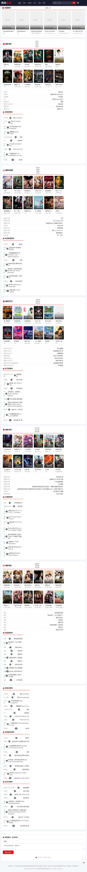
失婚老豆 (13, 140)
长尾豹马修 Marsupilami (33, 94)
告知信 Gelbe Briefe (33, 99)
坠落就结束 (33, 228)
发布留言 (9, 852)
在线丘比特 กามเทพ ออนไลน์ (12, 290)
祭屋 (33, 101)
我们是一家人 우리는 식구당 (13, 384)
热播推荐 (8, 8)
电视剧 (29, 3)
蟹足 (13, 137)
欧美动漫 (37, 431)
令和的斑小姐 (33, 477)
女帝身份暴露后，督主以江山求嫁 (12, 675)
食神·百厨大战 (33, 360)
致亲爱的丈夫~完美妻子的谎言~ (33, 223)
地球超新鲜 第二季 (33, 351)
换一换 (48, 8)
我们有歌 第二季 (13, 420)
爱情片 (37, 44)
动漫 (39, 3)
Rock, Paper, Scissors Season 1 (12, 517)
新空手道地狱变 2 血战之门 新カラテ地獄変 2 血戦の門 (12, 536)
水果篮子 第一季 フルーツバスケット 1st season (13, 511)
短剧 (44, 3)
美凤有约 (33, 104)
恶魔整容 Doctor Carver (11, 132)
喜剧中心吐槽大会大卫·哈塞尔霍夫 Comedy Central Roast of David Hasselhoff (13, 404)
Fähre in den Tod (13, 149)
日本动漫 (37, 429)
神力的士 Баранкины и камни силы (12, 285)
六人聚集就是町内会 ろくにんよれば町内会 (13, 414)
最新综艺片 (9, 301)
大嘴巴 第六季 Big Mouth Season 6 (12, 547)
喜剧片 (37, 43)
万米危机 (33, 97)
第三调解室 (33, 348)
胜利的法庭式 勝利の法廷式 (13, 264)
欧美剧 (38, 173)
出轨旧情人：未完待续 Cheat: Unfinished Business (12, 393)
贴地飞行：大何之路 (13, 409)
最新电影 (8, 44)
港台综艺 (38, 303)
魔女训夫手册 (33, 629)
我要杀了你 (33, 109)
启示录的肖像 (33, 106)
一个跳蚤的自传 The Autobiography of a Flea (13, 154)
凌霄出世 (33, 620)
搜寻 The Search (13, 118)
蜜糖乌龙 (33, 622)
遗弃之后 (33, 92)
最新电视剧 (9, 170)
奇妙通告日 (13, 388)
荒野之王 (33, 627)
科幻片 (37, 46)
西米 (6, 2)
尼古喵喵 (33, 484)
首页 (19, 3)
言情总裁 (37, 567)
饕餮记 (13, 244)
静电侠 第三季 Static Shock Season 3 (12, 554)
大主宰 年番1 (33, 494)
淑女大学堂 (13, 379)
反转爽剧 (37, 565)
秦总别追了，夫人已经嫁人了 (33, 615)
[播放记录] (78, 3)
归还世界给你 (13, 281)
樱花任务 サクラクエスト (13, 523)
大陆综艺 (38, 299)
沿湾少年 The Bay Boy (12, 122)
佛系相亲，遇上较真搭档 (13, 668)
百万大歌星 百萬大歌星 (13, 399)
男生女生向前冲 (33, 358)
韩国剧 (38, 171)
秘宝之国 (13, 506)
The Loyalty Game (33, 220)
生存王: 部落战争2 (33, 355)
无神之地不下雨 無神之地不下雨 (12, 248)
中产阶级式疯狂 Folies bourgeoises (12, 127)
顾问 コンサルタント (33, 230)
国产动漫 (37, 428)
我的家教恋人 (33, 233)
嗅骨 (13, 260)
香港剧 (38, 169)
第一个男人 (33, 235)
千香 (33, 218)
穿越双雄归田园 (33, 612)
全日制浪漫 (13, 680)
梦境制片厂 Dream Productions (11, 542)
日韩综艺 (38, 301)
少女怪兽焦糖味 (33, 481)
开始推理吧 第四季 (33, 363)
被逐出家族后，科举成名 (33, 625)
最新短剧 (8, 565)
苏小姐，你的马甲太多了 (13, 671)
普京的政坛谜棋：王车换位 (13, 276)
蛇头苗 (13, 159)
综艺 (34, 3)
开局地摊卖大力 (13, 502)
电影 (24, 3)
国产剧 (38, 167)
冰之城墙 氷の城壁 (33, 491)
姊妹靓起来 (33, 353)
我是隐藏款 (12, 375)
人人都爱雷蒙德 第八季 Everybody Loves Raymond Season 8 (12, 254)
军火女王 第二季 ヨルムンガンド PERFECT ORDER (13, 529)
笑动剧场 (33, 365)
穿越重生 (37, 563)
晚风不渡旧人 (33, 617)
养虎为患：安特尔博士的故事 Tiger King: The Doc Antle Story (13, 270)
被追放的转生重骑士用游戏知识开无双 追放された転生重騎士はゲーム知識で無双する (33, 489)
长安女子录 (33, 225)
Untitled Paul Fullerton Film (12, 144)
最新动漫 (8, 430)
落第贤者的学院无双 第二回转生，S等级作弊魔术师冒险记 (33, 486)
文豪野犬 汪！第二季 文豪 (33, 479)
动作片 (37, 41)
